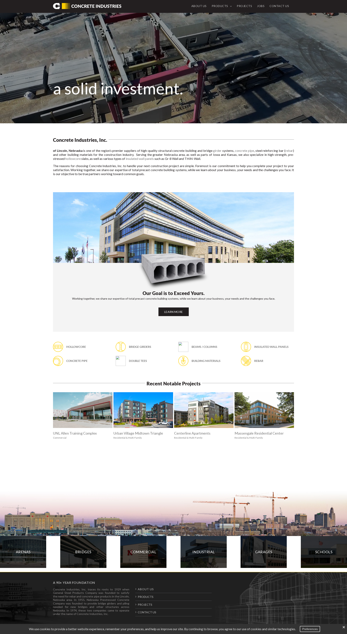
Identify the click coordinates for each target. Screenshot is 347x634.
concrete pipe (244, 150)
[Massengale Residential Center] (264, 410)
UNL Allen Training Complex (75, 433)
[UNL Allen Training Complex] (82, 410)
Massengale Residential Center (259, 433)
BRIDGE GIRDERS (140, 346)
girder (217, 150)
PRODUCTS (145, 596)
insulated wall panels (140, 158)
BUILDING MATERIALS (206, 360)
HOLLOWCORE (76, 346)
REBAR (258, 360)
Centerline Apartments (192, 433)
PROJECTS (145, 604)
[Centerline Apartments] (204, 410)
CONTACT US (147, 612)
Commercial (59, 437)
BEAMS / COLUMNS (204, 346)
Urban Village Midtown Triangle (138, 433)
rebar (289, 150)
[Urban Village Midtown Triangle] (143, 410)
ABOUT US (146, 589)
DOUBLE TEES (138, 360)
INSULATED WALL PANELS (271, 346)
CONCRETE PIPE (77, 360)
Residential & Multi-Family (127, 437)
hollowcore (73, 158)
